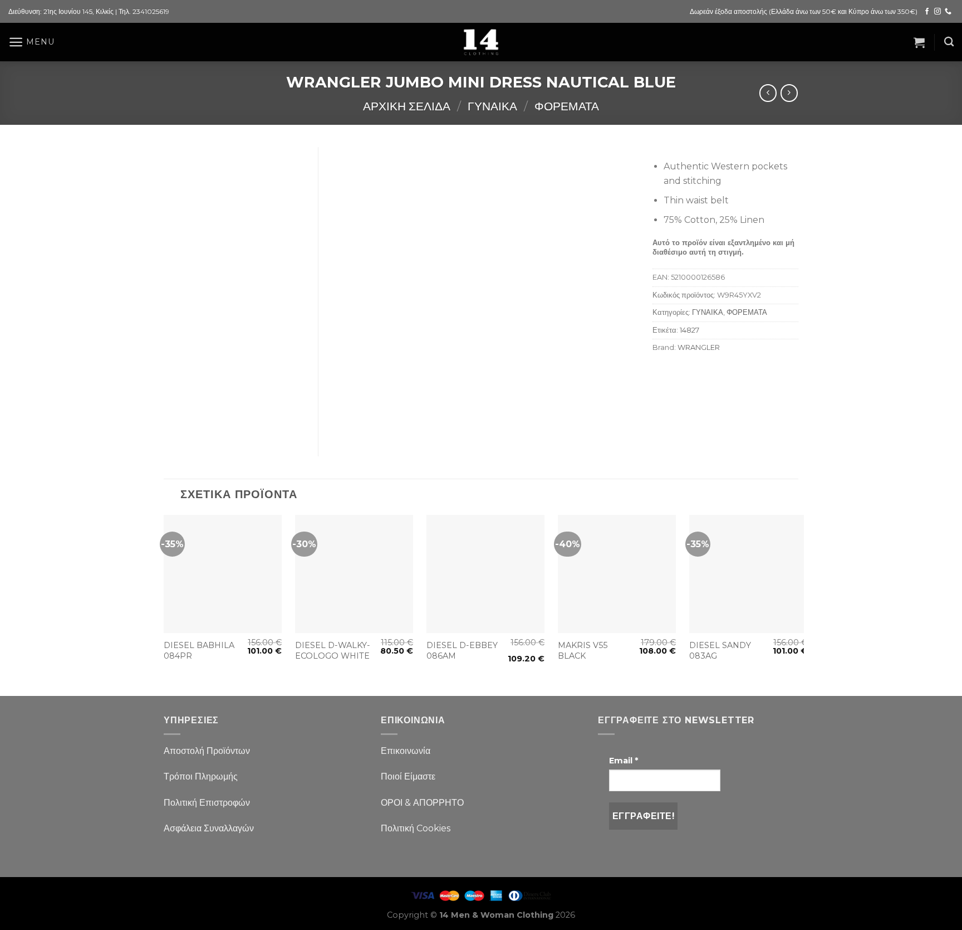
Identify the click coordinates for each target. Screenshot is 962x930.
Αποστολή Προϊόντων (207, 751)
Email (623, 761)
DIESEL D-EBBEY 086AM (462, 650)
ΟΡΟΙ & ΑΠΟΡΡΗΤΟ (422, 802)
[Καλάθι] (919, 42)
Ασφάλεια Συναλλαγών (209, 828)
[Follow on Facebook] (927, 12)
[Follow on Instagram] (937, 12)
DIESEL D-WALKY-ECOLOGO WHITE (332, 650)
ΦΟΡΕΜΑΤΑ (566, 106)
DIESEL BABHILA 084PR (199, 650)
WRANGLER (699, 347)
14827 (689, 330)
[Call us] (948, 12)
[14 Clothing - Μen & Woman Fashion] (481, 42)
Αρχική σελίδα (406, 106)
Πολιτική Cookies (415, 828)
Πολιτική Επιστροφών (207, 802)
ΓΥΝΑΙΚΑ (492, 106)
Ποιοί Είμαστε (408, 776)
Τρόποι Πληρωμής (201, 776)
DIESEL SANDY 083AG (720, 650)
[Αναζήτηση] (949, 42)
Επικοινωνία (405, 751)
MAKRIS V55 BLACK (582, 650)
